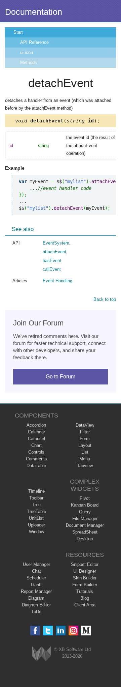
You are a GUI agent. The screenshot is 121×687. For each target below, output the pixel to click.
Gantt (36, 584)
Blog (84, 598)
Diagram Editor (36, 604)
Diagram (36, 598)
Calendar (36, 431)
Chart (36, 445)
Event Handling (57, 280)
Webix (41, 653)
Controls (36, 452)
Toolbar (36, 497)
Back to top (104, 299)
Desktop (85, 538)
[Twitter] (48, 630)
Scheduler (36, 577)
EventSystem (56, 243)
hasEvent (52, 260)
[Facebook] (35, 630)
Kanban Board (84, 505)
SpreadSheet (84, 532)
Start (18, 32)
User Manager (36, 564)
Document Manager (85, 525)
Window (36, 531)
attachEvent (54, 251)
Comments (36, 458)
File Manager (84, 518)
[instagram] (73, 630)
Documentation (33, 12)
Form (85, 438)
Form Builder (84, 584)
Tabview (85, 465)
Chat (36, 571)
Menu (84, 458)
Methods (28, 62)
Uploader (36, 524)
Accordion (36, 425)
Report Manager (36, 591)
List (84, 452)
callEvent (52, 269)
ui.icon (26, 52)
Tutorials (84, 591)
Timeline (36, 491)
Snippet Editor (84, 564)
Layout (84, 445)
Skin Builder (84, 577)
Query (85, 511)
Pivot (85, 498)
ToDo (36, 611)
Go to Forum (60, 376)
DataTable (36, 465)
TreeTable (36, 511)
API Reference (34, 42)
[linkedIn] (60, 630)
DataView (85, 425)
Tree (36, 504)
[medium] (86, 630)
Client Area (84, 604)
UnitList (36, 518)
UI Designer (84, 571)
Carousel (36, 438)
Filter (85, 431)
